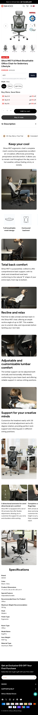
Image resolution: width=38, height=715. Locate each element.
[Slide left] (6, 26)
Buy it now (19, 117)
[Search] (24, 6)
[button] (34, 6)
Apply (33, 75)
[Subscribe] (34, 677)
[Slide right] (32, 26)
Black (10, 86)
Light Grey (18, 86)
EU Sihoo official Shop (14, 711)
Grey (4, 86)
